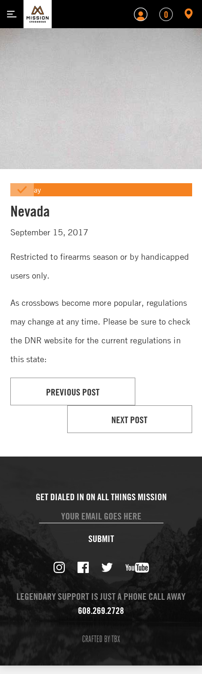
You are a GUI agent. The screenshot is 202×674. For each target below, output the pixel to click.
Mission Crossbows (37, 14)
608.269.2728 (101, 610)
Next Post (129, 420)
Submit (101, 538)
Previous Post (73, 392)
